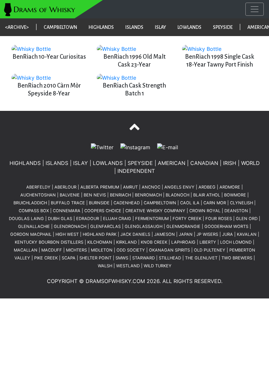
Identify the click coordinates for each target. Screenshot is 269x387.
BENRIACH (120, 195)
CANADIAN (204, 163)
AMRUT (130, 187)
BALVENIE (70, 195)
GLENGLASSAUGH (143, 226)
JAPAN (186, 234)
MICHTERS (76, 250)
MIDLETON (102, 250)
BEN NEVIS (95, 195)
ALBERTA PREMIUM (99, 187)
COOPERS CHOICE (102, 210)
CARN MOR (214, 202)
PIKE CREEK (46, 257)
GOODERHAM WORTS (226, 226)
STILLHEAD (170, 257)
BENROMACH (148, 195)
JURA (227, 234)
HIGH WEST (67, 234)
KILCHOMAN (99, 242)
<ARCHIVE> (17, 27)
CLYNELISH (241, 202)
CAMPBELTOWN (60, 27)
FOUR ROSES (218, 218)
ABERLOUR (65, 187)
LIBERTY (207, 242)
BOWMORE (235, 195)
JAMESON (164, 234)
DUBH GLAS (60, 218)
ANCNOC (151, 187)
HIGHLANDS (101, 27)
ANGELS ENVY (179, 187)
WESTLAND (128, 265)
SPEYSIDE (223, 27)
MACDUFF (51, 250)
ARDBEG (207, 187)
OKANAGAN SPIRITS (169, 250)
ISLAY (160, 27)
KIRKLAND (126, 242)
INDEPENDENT (136, 171)
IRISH (229, 163)
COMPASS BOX (34, 210)
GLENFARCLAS (105, 226)
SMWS (121, 257)
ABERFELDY (38, 187)
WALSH (105, 265)
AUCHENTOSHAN (38, 195)
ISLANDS (134, 27)
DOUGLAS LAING (26, 218)
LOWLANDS (189, 27)
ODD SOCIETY (130, 250)
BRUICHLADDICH (30, 202)
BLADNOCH (177, 195)
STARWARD (143, 257)
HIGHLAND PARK (99, 234)
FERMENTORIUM (152, 218)
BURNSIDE (99, 202)
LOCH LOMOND (236, 242)
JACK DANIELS (135, 234)
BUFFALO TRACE (68, 202)
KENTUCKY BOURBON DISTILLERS (49, 242)
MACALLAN (25, 250)
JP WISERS (207, 234)
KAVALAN (247, 234)
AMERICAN (171, 163)
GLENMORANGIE (183, 226)
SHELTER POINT (95, 257)
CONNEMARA (66, 210)
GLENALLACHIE (34, 226)
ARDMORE (229, 187)
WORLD (250, 163)
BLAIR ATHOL (206, 195)
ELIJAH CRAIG (117, 218)
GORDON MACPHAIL (31, 234)
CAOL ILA (189, 202)
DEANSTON (236, 210)
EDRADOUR (87, 218)
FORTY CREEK (187, 218)
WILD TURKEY (158, 265)
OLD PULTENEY (209, 250)
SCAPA (68, 257)
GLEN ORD (247, 218)
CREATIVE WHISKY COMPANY (155, 210)
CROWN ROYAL (204, 210)
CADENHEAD (127, 202)
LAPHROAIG (183, 242)
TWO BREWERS (236, 257)
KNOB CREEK (154, 242)
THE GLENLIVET (201, 257)
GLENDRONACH (70, 226)
